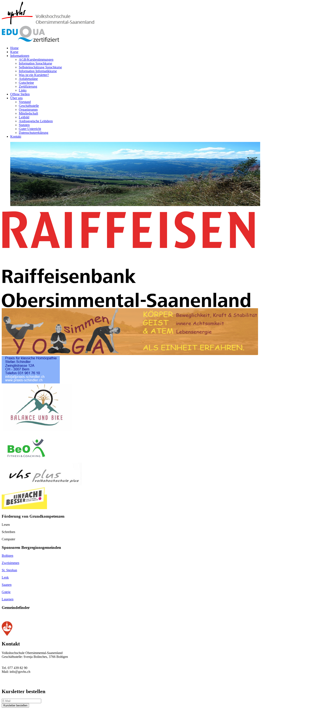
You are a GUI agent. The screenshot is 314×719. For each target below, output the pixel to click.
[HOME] (54, 24)
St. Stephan (9, 570)
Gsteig (6, 592)
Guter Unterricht (30, 129)
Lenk (5, 577)
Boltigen (7, 555)
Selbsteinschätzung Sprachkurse (40, 67)
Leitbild (24, 117)
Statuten (24, 125)
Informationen (19, 55)
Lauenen (7, 599)
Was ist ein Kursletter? (34, 75)
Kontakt (15, 136)
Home (14, 48)
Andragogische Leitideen (36, 121)
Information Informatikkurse (38, 71)
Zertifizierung (28, 86)
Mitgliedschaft (28, 113)
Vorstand (25, 102)
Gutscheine (26, 82)
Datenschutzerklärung (33, 132)
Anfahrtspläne (28, 79)
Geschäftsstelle (29, 106)
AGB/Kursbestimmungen (36, 59)
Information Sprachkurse (35, 63)
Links (22, 90)
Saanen (7, 584)
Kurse (14, 52)
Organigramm (28, 109)
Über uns (16, 98)
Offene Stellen (20, 94)
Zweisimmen (10, 563)
